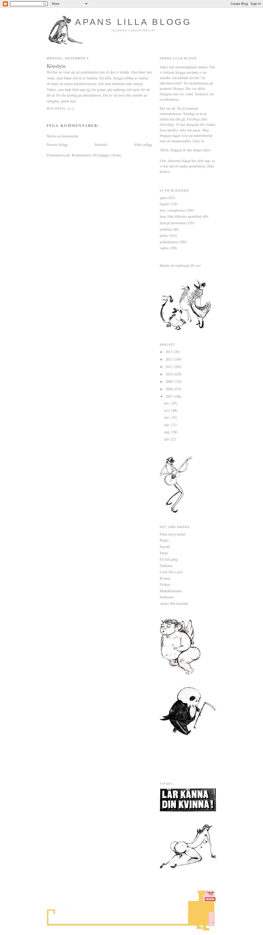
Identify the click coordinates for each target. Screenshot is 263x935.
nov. (167, 410)
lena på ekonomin (172, 222)
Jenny (164, 552)
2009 (169, 381)
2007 (169, 396)
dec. (167, 403)
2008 (169, 388)
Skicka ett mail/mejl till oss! (180, 265)
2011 (169, 366)
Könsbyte (56, 65)
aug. (167, 431)
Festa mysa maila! (173, 534)
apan (163, 197)
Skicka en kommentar (62, 136)
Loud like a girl (171, 571)
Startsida (101, 144)
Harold (165, 546)
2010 (169, 374)
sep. (167, 424)
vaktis (164, 247)
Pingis (164, 540)
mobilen (166, 229)
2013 (169, 351)
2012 (169, 359)
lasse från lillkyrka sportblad (180, 216)
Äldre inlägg (143, 144)
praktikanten (169, 241)
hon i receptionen (172, 210)
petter (164, 235)
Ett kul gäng (169, 559)
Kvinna (165, 578)
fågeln (164, 203)
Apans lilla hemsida (174, 603)
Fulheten (166, 565)
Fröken (165, 584)
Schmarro (167, 596)
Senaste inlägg (57, 144)
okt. (167, 417)
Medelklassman (171, 590)
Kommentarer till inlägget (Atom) (96, 155)
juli (167, 439)
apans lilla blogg (133, 22)
